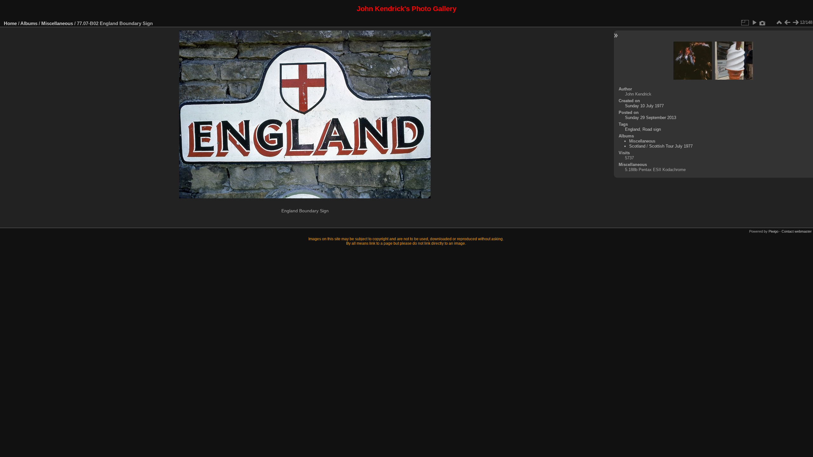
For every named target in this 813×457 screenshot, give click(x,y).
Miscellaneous (57, 23)
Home (10, 23)
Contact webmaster (797, 231)
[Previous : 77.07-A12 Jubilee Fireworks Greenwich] (787, 22)
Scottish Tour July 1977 (671, 146)
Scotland (637, 146)
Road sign (651, 129)
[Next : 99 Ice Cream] (795, 22)
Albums (28, 23)
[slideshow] (754, 22)
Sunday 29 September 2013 (650, 117)
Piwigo (773, 231)
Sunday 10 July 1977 (644, 105)
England (632, 129)
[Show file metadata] (762, 22)
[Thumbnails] (779, 22)
